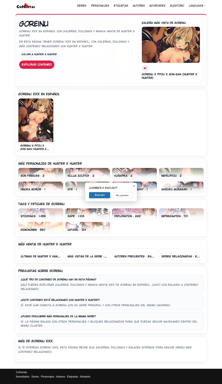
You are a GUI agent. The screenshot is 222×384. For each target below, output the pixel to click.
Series (81, 5)
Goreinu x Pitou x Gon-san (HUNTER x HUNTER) (33, 149)
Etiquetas (121, 5)
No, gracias (122, 195)
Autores (139, 5)
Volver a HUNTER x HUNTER (39, 54)
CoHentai (21, 372)
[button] (204, 5)
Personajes (100, 5)
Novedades (157, 5)
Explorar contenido (37, 64)
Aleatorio (177, 5)
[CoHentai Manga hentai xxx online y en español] (25, 5)
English (100, 195)
